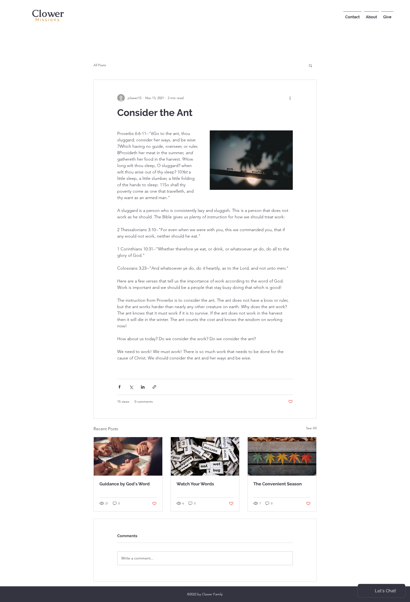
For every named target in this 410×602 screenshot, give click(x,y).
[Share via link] (154, 387)
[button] (310, 65)
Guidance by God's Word (124, 483)
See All (311, 428)
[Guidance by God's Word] (128, 456)
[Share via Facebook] (119, 387)
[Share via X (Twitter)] (131, 387)
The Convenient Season (277, 483)
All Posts (99, 65)
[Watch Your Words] (205, 456)
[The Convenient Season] (282, 456)
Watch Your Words (195, 483)
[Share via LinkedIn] (142, 387)
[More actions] (290, 98)
